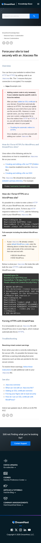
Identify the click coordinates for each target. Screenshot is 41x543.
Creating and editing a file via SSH (18, 173)
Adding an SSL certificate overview (18, 391)
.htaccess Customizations (11, 38)
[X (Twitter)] (16, 530)
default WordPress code (20, 244)
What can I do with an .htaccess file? (19, 388)
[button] (38, 4)
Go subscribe (8, 467)
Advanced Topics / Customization (14, 35)
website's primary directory (12, 181)
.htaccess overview (12, 385)
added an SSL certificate (26, 102)
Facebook (3, 43)
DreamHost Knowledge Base (10, 33)
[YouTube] (29, 530)
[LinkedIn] (25, 530)
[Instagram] (20, 530)
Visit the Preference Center (13, 480)
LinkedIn (11, 43)
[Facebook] (12, 530)
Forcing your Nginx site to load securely (20, 394)
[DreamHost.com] (8, 4)
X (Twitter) (7, 43)
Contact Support (20, 443)
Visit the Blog (8, 492)
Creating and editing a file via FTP (18, 164)
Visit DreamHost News (12, 505)
